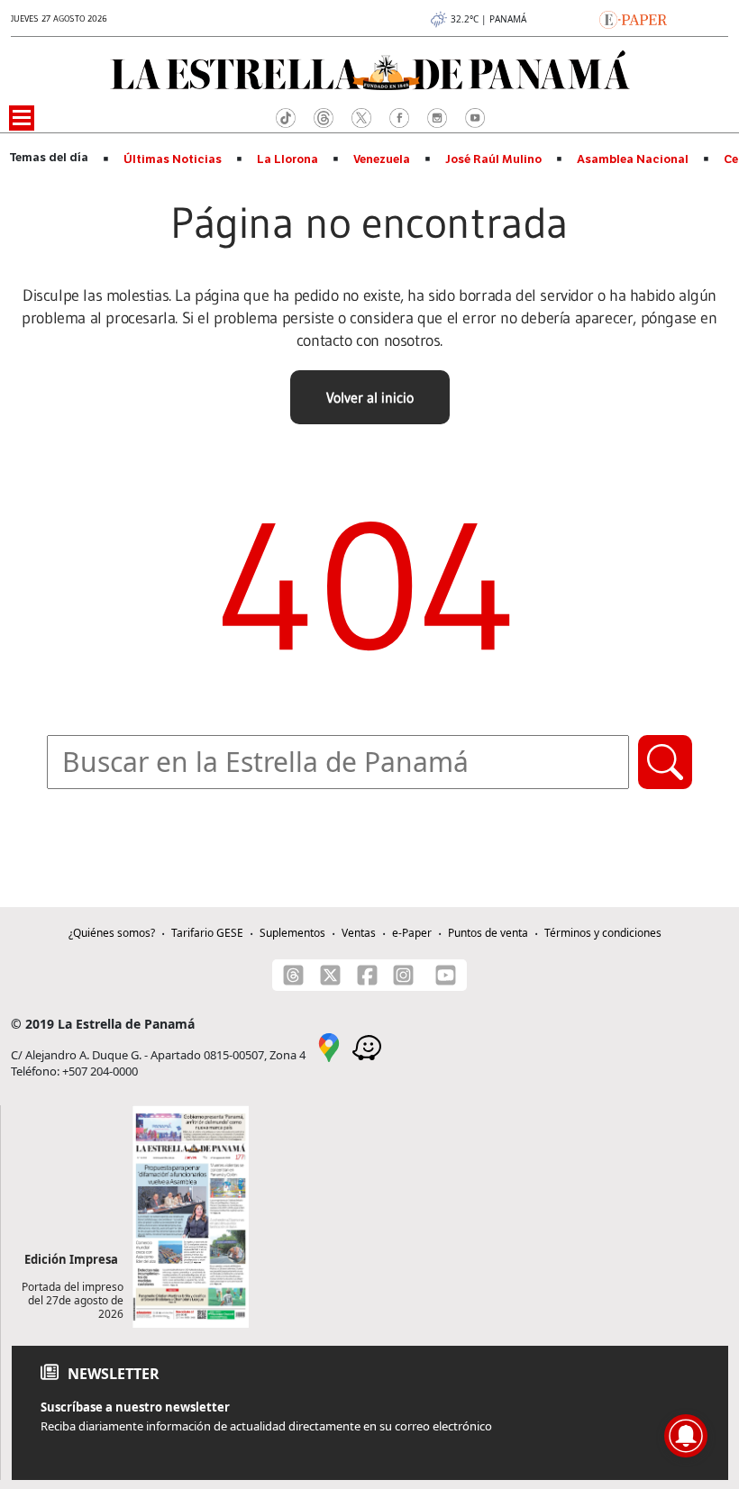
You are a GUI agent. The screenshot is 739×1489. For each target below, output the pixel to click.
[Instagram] (403, 975)
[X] (330, 975)
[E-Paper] (633, 18)
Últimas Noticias (172, 159)
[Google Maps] (329, 1047)
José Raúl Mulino (493, 159)
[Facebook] (367, 975)
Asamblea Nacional (633, 159)
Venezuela (381, 159)
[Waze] (366, 1047)
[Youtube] (445, 975)
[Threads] (293, 975)
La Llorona (287, 159)
